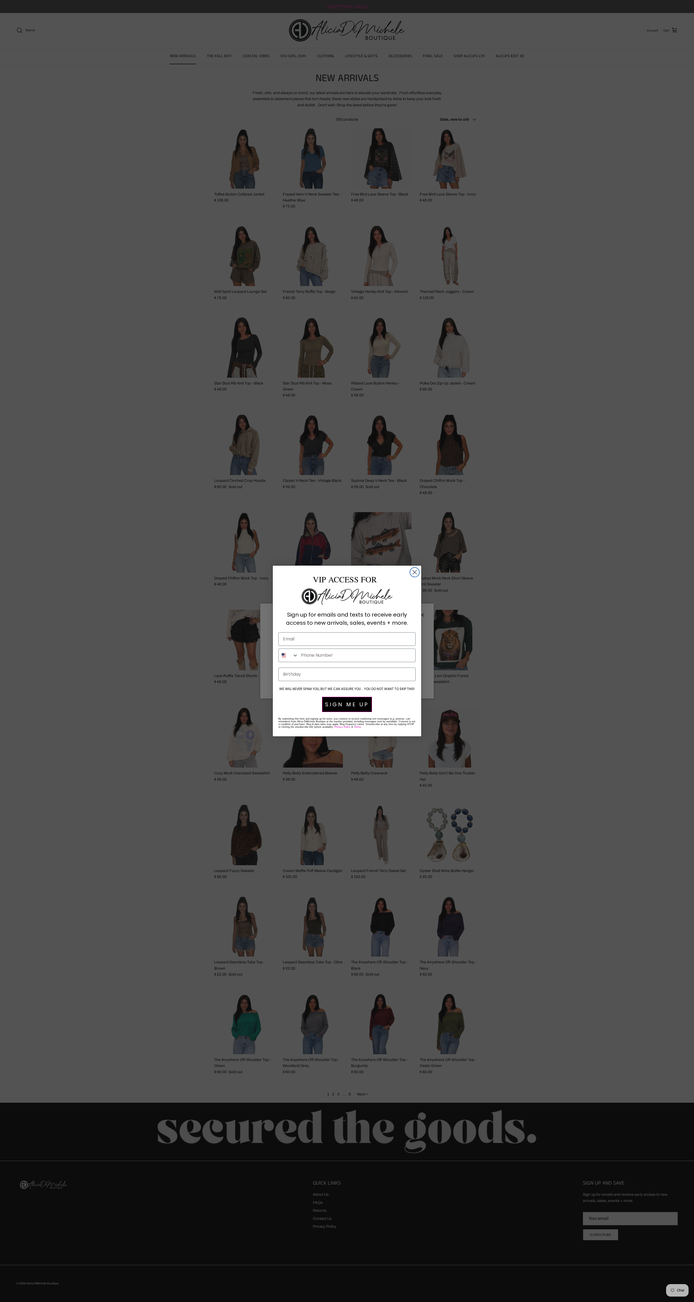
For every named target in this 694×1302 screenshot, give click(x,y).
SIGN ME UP (347, 704)
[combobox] (288, 655)
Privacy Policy (343, 727)
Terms (357, 727)
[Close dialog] (414, 572)
